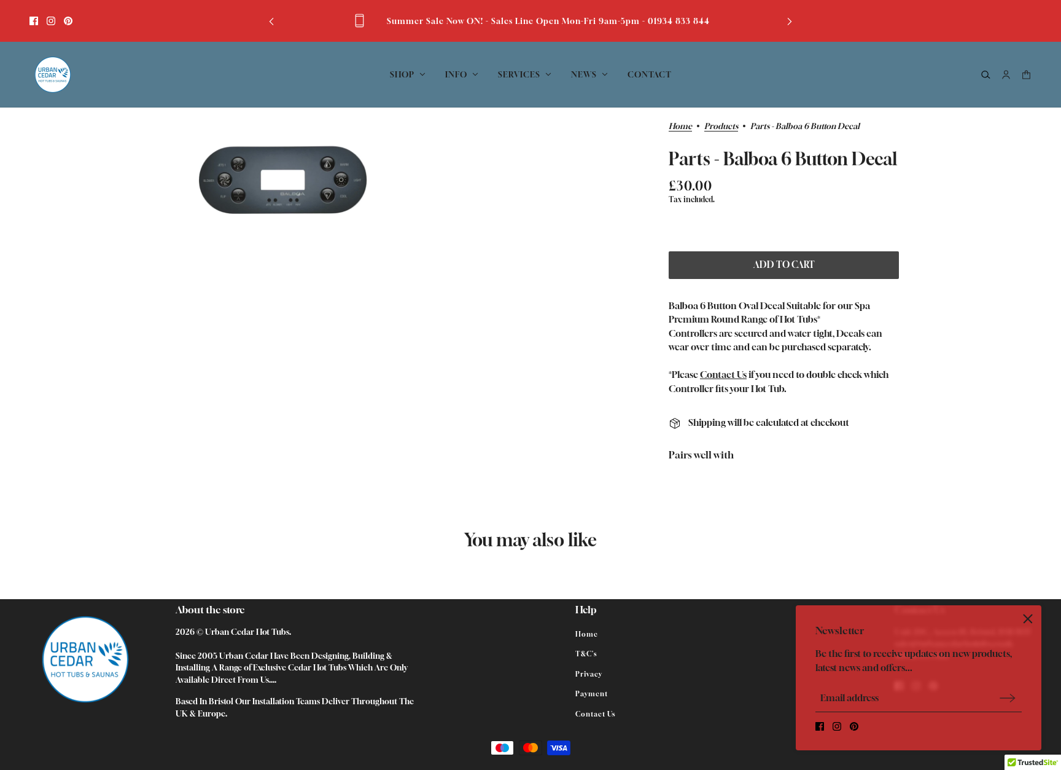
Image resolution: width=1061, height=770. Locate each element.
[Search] (986, 74)
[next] (789, 20)
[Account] (1006, 74)
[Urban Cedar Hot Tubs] (52, 75)
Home (680, 126)
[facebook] (34, 21)
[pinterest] (68, 21)
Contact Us (723, 374)
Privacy (588, 674)
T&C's (586, 654)
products (721, 126)
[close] (1028, 619)
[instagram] (51, 21)
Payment (591, 693)
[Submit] (1007, 698)
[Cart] (1026, 74)
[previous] (271, 20)
